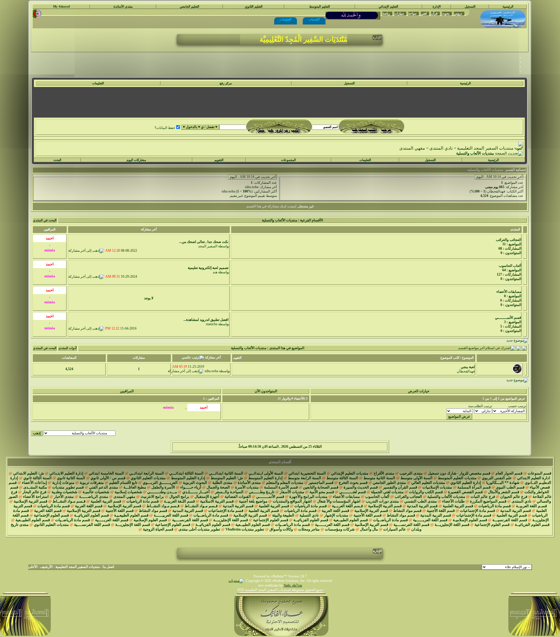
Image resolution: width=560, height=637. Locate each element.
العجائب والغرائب (408, 496)
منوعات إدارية (63, 482)
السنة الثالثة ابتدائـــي (186, 473)
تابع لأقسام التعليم (123, 482)
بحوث (445, 13)
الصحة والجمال (218, 487)
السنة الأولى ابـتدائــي (266, 473)
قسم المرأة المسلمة (474, 487)
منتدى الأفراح (384, 473)
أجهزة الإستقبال (207, 496)
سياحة (412, 13)
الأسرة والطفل (163, 487)
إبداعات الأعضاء (34, 482)
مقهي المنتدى (412, 148)
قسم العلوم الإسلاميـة (470, 520)
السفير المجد (207, 246)
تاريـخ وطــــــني (261, 492)
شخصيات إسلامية (128, 492)
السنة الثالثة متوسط (342, 478)
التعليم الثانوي (253, 6)
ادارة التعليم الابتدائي (533, 478)
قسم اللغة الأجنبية (441, 510)
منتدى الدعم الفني (103, 487)
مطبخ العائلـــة (134, 487)
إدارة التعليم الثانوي (465, 482)
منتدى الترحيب (411, 473)
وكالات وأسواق (281, 529)
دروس (458, 13)
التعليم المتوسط (319, 6)
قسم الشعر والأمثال (503, 492)
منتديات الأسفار (292, 492)
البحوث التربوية (195, 482)
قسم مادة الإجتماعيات (477, 510)
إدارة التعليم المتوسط (265, 478)
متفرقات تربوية (92, 482)
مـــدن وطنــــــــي (162, 492)
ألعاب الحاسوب (377, 496)
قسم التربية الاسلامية (217, 501)
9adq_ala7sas (293, 585)
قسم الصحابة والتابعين (320, 487)
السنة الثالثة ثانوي (37, 478)
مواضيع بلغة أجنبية (253, 501)
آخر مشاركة (514, 187)
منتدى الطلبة (222, 482)
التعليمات (285, 19)
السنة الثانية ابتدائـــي (226, 473)
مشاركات (139, 357)
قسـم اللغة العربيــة (531, 506)
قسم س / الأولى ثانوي (107, 478)
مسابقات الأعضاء (346, 496)
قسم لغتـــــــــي (352, 492)
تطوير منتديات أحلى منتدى (199, 529)
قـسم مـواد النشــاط (68, 501)
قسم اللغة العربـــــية (111, 520)
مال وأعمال (369, 529)
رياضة (386, 13)
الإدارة (437, 6)
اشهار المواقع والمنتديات (292, 501)
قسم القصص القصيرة (465, 492)
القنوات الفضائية (238, 496)
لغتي (424, 13)
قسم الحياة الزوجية (158, 529)
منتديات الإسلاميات (437, 487)
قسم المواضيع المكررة (488, 501)
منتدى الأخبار (64, 496)
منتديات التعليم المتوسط (457, 478)
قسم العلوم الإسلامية (150, 520)
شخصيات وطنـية (64, 492)
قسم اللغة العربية (88, 506)
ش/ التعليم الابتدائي (28, 473)
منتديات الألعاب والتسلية (446, 496)
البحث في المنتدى (44, 220)
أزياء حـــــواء (190, 487)
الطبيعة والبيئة (283, 515)
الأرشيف (46, 567)
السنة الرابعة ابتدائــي (146, 473)
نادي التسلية (309, 515)
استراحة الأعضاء (36, 496)
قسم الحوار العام (509, 473)
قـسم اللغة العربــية (347, 506)
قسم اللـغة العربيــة (179, 501)
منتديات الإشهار (336, 515)
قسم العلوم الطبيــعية (350, 520)
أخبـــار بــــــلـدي (196, 492)
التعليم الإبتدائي (388, 6)
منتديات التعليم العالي (428, 482)
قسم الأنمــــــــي (270, 496)
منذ (470, 406)
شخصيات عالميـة (96, 492)
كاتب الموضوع (449, 357)
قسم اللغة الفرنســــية (190, 520)
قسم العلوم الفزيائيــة (91, 515)
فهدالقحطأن (496, 191)
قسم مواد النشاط (407, 510)
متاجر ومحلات (309, 529)
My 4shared (61, 6)
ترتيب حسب (517, 406)
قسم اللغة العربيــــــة (171, 515)
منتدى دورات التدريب (382, 501)
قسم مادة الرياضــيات (210, 515)
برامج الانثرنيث (152, 496)
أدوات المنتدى (67, 348)
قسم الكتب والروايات (426, 492)
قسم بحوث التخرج (353, 482)
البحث (57, 160)
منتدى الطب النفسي (420, 501)
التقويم (218, 160)
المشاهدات (69, 357)
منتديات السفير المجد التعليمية (485, 148)
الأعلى (32, 567)
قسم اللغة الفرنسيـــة (509, 520)
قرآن (434, 13)
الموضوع (468, 357)
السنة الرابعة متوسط (304, 478)
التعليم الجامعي (189, 6)
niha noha (251, 187)
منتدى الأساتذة (123, 6)
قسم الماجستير (321, 482)
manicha (211, 324)
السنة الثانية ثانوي (71, 478)
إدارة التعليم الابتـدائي (66, 473)
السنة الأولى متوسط (416, 478)
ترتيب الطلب (482, 406)
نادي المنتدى (441, 148)
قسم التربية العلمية (106, 501)
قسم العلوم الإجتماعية (51, 515)
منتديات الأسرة (247, 487)
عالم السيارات (394, 529)
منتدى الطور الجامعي (389, 482)
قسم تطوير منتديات (68, 487)
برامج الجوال (179, 496)
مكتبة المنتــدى (35, 487)
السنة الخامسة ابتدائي (106, 473)
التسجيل (470, 6)
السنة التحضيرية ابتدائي (307, 473)
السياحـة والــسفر (229, 492)
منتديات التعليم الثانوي (148, 478)
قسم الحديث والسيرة (361, 487)
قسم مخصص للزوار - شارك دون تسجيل (459, 473)
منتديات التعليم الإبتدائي (349, 473)
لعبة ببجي (468, 367)
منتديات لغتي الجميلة (387, 492)
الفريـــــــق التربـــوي (160, 482)
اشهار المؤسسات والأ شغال (338, 501)
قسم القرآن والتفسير (400, 487)
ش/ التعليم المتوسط (227, 478)
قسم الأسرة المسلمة (281, 487)
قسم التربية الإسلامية (30, 501)
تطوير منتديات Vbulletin (244, 529)
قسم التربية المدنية (422, 506)
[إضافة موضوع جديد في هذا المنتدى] (518, 348)
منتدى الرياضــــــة (93, 496)
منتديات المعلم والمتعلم (284, 482)
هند (215, 272)
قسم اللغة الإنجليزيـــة (230, 520)
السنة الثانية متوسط (379, 478)
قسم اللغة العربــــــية (430, 520)
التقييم (237, 357)
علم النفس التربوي (497, 478)
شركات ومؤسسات (340, 529)
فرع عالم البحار (34, 492)
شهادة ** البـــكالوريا (502, 482)
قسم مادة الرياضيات (142, 501)
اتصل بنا (108, 567)
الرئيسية (508, 6)
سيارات (399, 13)
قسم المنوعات (539, 473)
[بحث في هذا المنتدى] (524, 348)
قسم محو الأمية (321, 492)
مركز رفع (226, 83)
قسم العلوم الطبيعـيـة (131, 515)
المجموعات (288, 160)
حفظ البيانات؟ (165, 128)
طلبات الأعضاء (453, 501)
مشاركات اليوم (136, 160)
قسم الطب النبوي (510, 487)
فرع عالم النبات (482, 496)
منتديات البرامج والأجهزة (308, 496)
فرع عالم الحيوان (513, 496)
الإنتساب (314, 19)
